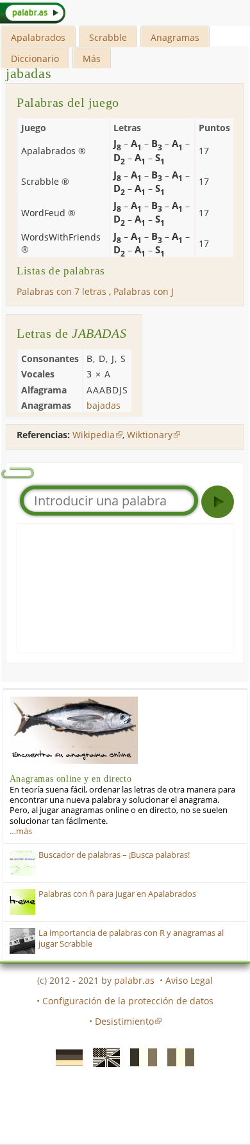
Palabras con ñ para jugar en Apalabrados (117, 893)
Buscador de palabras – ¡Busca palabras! (114, 854)
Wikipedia (93, 435)
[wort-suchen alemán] (65, 1056)
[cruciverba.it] (177, 1056)
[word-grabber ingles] (102, 1056)
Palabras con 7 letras (61, 291)
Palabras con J (143, 291)
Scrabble (108, 37)
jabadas (28, 73)
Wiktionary (149, 435)
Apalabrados (38, 37)
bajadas (104, 405)
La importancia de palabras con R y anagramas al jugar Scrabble (131, 938)
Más (92, 58)
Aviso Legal (189, 980)
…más (21, 831)
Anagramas (175, 37)
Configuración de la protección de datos (127, 1001)
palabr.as (134, 980)
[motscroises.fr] (139, 1056)
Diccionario (35, 58)
